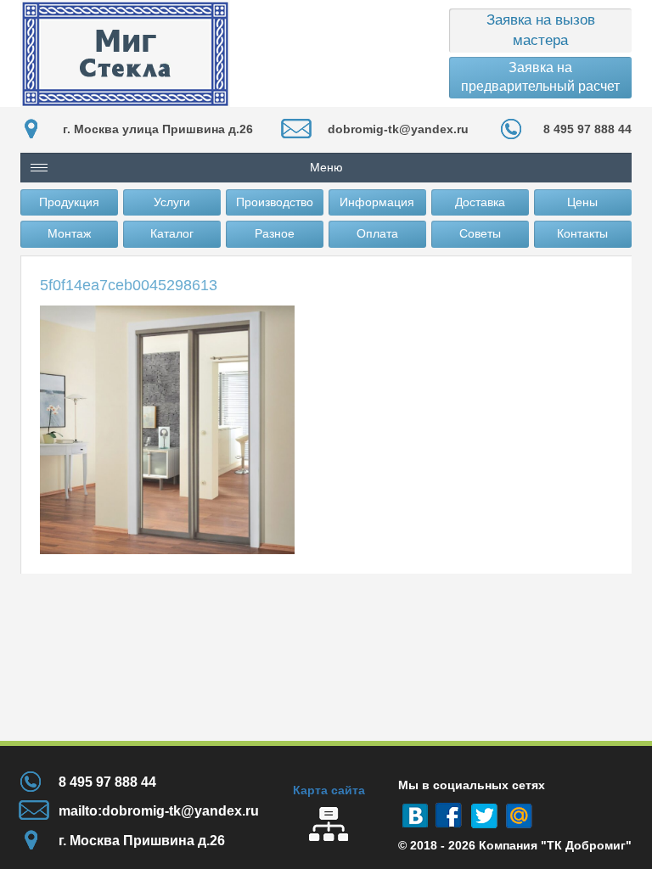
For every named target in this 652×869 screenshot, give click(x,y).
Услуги (172, 202)
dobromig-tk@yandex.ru (398, 129)
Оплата (377, 233)
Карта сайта (329, 790)
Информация (377, 202)
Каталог (172, 233)
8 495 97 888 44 (587, 129)
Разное (275, 233)
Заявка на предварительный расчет (540, 76)
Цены (582, 202)
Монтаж (69, 233)
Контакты (582, 233)
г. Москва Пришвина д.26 (142, 840)
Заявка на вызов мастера (540, 30)
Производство (274, 202)
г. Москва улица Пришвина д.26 (158, 129)
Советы (480, 233)
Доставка (480, 202)
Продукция (69, 202)
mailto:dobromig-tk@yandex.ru (159, 811)
